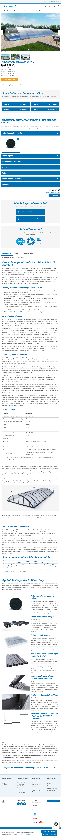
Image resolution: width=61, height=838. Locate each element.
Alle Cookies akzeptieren (49, 834)
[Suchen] (45, 6)
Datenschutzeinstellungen (49, 831)
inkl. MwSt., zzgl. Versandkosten (9, 67)
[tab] (7, 254)
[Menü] (2, 6)
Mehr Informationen (26, 834)
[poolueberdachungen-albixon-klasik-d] (30, 32)
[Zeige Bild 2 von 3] (30, 49)
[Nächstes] (59, 32)
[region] (30, 37)
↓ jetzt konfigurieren (9, 79)
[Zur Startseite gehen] (11, 6)
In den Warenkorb (54, 195)
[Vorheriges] (2, 32)
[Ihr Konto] (54, 6)
